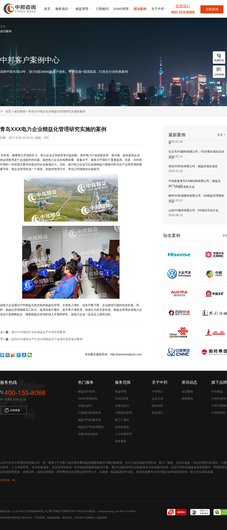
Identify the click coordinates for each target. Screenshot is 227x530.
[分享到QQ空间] (7, 355)
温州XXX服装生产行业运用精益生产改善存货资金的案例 (46, 339)
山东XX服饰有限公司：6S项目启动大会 (193, 200)
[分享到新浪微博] (13, 355)
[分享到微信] (29, 355)
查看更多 (5, 480)
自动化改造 (122, 426)
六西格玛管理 (123, 412)
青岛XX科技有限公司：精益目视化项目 (193, 156)
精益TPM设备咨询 (89, 419)
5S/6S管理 (121, 9)
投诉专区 (157, 405)
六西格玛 (102, 9)
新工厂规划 (122, 419)
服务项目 (61, 9)
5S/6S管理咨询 (87, 398)
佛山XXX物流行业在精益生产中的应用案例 (38, 332)
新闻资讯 (187, 398)
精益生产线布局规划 (91, 426)
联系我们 (183, 6)
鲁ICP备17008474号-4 (63, 511)
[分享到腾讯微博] (18, 355)
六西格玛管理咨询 (89, 412)
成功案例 (140, 9)
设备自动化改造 (88, 434)
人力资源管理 (123, 434)
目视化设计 (85, 405)
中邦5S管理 (218, 398)
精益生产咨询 (86, 391)
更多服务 (120, 441)
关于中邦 (157, 9)
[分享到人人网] (24, 355)
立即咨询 (212, 9)
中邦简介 (157, 391)
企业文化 (157, 398)
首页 (47, 9)
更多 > (221, 134)
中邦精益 (217, 391)
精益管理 (82, 9)
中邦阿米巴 (218, 412)
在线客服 (15, 410)
